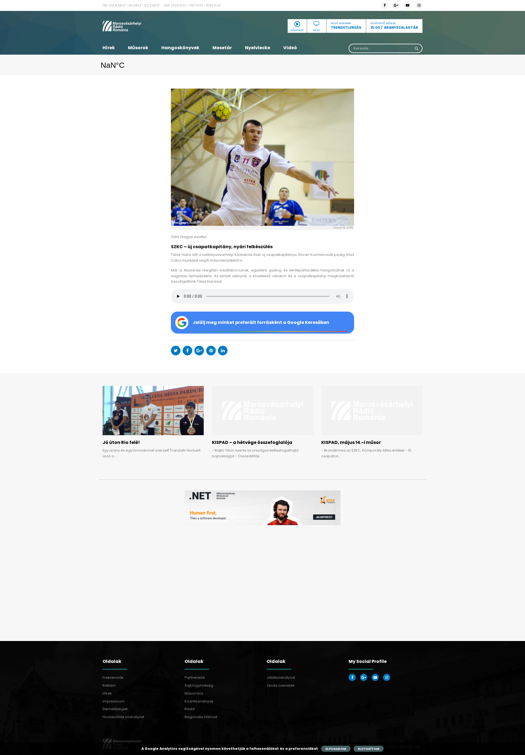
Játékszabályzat (281, 677)
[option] (262, 507)
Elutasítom (368, 749)
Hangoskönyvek (180, 48)
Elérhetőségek (115, 709)
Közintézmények (199, 701)
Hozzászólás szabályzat (123, 717)
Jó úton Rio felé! (121, 442)
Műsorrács (194, 693)
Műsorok (138, 48)
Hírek (109, 48)
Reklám (109, 685)
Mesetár (222, 48)
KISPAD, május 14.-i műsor (351, 442)
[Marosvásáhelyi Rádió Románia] (153, 26)
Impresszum (113, 701)
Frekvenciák (113, 677)
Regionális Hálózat (201, 717)
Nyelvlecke (257, 48)
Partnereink (195, 677)
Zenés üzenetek (280, 685)
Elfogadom (335, 749)
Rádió (190, 709)
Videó (290, 48)
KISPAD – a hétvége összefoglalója (252, 442)
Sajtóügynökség (199, 685)
